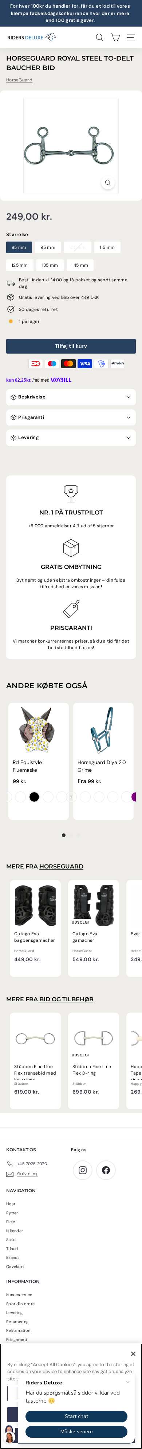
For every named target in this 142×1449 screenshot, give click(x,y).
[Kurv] (115, 37)
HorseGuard (19, 80)
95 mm (48, 247)
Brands (13, 1257)
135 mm (50, 265)
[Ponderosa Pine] (127, 797)
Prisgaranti (30, 417)
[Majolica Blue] (85, 797)
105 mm (77, 247)
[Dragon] (20, 797)
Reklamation (18, 1330)
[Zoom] (108, 182)
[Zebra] (34, 797)
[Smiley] (6, 797)
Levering (28, 437)
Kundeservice (19, 1294)
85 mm (19, 247)
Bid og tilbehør (66, 999)
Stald (11, 1239)
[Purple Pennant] (71, 797)
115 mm (107, 247)
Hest (10, 1203)
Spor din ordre (20, 1303)
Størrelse (17, 234)
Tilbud (12, 1248)
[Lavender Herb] (113, 797)
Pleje (10, 1221)
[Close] (133, 1354)
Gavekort (15, 1266)
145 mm (80, 265)
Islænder (14, 1230)
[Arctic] (99, 797)
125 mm (20, 265)
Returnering (17, 1321)
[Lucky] (48, 797)
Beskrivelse (31, 397)
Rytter (12, 1212)
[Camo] (62, 797)
